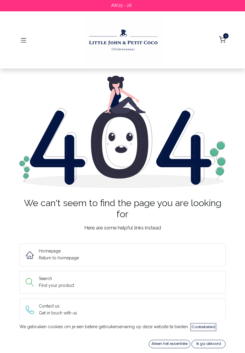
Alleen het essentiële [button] (169, 343)
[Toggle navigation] (23, 40)
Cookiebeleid (203, 326)
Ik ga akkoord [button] (208, 343)
